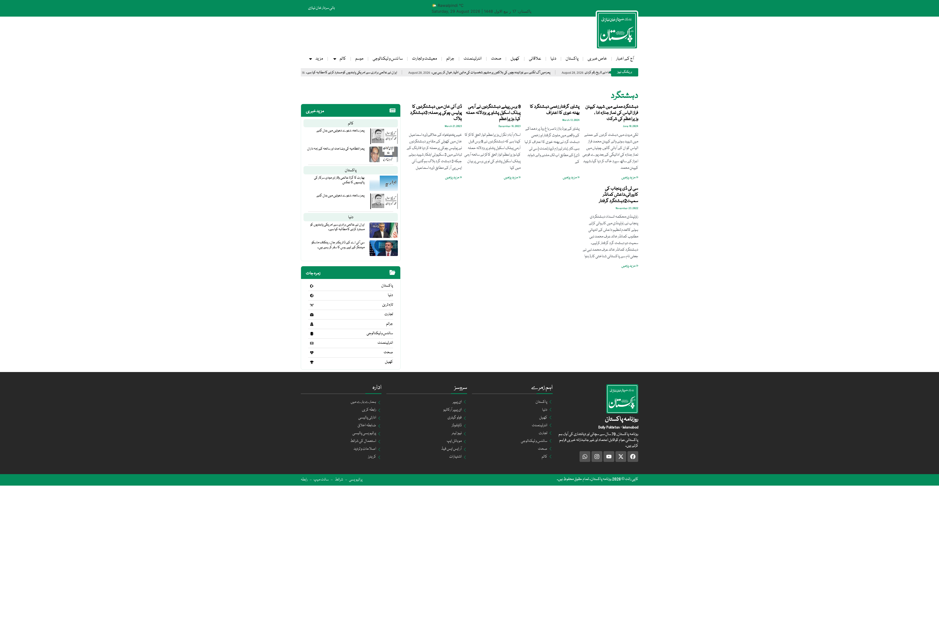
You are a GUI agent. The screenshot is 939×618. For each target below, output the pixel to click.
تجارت (388, 314)
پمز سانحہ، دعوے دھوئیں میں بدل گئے (340, 130)
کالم (343, 58)
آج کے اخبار (625, 58)
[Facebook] (632, 456)
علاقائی (535, 58)
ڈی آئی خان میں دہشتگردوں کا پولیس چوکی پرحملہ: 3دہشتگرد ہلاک (436, 112)
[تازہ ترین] (311, 305)
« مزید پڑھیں (629, 177)
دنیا (553, 58)
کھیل (515, 58)
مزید (319, 58)
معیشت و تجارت (424, 58)
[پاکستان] (311, 286)
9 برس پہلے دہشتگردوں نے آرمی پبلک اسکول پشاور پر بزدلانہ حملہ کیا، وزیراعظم (493, 112)
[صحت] (311, 352)
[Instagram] (597, 456)
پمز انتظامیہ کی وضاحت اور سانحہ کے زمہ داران (336, 148)
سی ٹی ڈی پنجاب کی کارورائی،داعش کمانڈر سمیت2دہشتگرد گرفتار (618, 194)
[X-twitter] (620, 456)
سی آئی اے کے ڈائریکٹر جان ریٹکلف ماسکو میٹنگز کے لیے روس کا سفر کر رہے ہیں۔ (338, 245)
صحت (496, 58)
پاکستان (572, 58)
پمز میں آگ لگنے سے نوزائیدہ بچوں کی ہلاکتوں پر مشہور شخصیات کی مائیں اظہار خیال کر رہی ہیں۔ (527, 72)
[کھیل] (311, 362)
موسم (359, 58)
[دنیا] (311, 295)
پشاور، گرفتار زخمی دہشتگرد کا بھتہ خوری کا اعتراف (555, 109)
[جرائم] (311, 324)
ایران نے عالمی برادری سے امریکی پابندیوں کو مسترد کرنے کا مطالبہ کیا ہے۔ (387, 72)
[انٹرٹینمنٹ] (311, 343)
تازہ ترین (387, 305)
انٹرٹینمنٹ (473, 58)
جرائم (450, 58)
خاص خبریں (597, 58)
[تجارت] (311, 314)
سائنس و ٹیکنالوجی (380, 333)
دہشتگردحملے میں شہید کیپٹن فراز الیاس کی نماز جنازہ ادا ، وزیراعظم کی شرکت (611, 112)
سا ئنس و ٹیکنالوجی (388, 58)
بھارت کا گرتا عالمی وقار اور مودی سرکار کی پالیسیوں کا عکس (339, 180)
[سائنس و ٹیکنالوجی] (311, 333)
